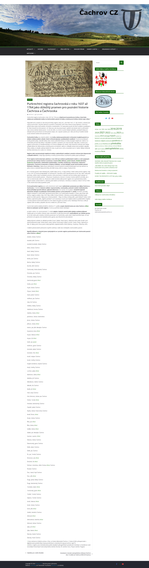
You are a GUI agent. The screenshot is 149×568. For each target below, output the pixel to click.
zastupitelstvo (112, 148)
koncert (115, 138)
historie (97, 138)
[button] (34, 49)
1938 (106, 129)
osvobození (108, 141)
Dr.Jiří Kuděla (39, 114)
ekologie (107, 136)
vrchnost (115, 146)
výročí (99, 149)
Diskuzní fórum (79, 49)
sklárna (96, 146)
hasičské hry (118, 136)
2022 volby (113, 133)
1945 (108, 129)
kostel (119, 138)
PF (121, 141)
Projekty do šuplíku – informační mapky (106, 173)
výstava (103, 149)
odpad (103, 141)
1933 (102, 129)
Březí (59, 161)
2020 (97, 132)
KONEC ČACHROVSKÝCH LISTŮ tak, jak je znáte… (109, 176)
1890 (100, 129)
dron (102, 136)
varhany (110, 146)
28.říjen (97, 129)
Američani (97, 136)
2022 (107, 132)
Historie (40, 49)
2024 (122, 133)
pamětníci (116, 140)
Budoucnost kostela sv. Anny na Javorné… (106, 170)
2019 (119, 128)
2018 (113, 128)
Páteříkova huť (107, 144)
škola (103, 151)
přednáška (116, 143)
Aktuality (30, 49)
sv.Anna (101, 146)
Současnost (52, 49)
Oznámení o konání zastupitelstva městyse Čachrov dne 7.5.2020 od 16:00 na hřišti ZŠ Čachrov (75, 554)
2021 (102, 132)
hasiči (112, 135)
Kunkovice (30, 162)
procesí (100, 144)
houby (101, 138)
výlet (96, 149)
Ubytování (30, 53)
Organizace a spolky (109, 49)
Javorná (110, 138)
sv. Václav (105, 146)
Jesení (69, 161)
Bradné (78, 161)
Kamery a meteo (92, 49)
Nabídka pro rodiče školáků (35, 553)
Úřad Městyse (64, 49)
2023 (118, 132)
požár (96, 144)
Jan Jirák (105, 138)
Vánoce (119, 146)
